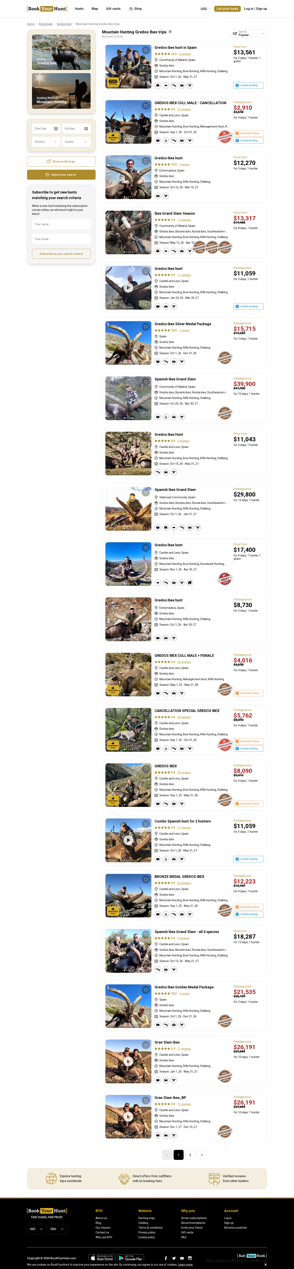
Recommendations (193, 1222)
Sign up (261, 9)
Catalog (143, 1222)
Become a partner (235, 1227)
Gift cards (187, 1232)
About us (101, 1218)
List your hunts (227, 9)
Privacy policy (146, 1232)
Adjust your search (63, 174)
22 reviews (184, 109)
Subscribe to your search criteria (61, 253)
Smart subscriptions (194, 1218)
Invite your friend (191, 1227)
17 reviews (184, 219)
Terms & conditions (150, 1227)
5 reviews (185, 54)
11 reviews (184, 275)
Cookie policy (146, 1237)
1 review (184, 164)
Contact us (102, 1232)
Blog (98, 1222)
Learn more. (185, 1264)
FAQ (183, 1237)
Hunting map (146, 1218)
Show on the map (64, 161)
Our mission (103, 1227)
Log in (248, 9)
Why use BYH (104, 1237)
